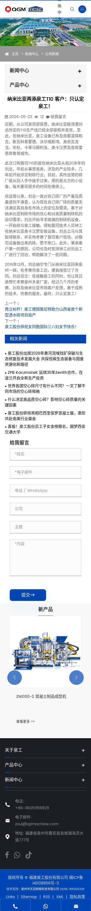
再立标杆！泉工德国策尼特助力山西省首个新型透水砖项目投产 (44, 312)
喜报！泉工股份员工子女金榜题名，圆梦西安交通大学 (45, 429)
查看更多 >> (25, 721)
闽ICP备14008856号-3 (57, 880)
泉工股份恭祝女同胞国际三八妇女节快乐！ (42, 327)
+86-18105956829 (32, 808)
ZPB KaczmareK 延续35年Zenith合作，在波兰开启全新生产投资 (44, 375)
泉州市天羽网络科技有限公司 (40, 889)
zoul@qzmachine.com (36, 824)
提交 (27, 595)
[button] (14, 677)
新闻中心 (32, 54)
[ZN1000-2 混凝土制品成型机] (45, 651)
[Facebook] (7, 854)
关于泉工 (13, 750)
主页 (15, 54)
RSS (46, 897)
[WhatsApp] (17, 854)
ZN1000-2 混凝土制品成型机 (41, 697)
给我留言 (58, 117)
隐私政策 (77, 897)
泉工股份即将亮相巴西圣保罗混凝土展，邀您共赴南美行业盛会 (45, 416)
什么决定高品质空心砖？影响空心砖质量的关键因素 (45, 402)
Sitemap (29, 897)
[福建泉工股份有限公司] (30, 8)
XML (60, 897)
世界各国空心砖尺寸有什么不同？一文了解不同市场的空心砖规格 (45, 389)
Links (10, 897)
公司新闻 (52, 54)
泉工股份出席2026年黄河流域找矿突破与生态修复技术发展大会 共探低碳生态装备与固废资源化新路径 (44, 359)
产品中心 (13, 765)
